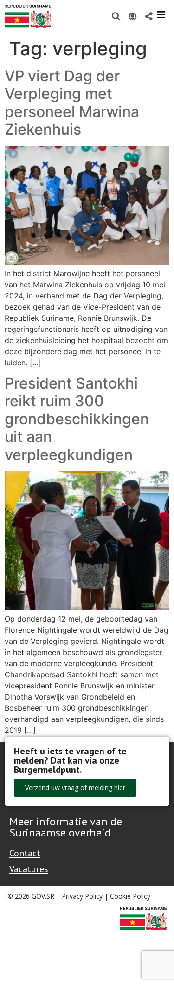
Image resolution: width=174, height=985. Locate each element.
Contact (24, 853)
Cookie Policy (130, 896)
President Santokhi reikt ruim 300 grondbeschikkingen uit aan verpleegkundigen (77, 419)
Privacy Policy (82, 896)
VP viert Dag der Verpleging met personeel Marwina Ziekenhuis (72, 102)
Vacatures (28, 869)
